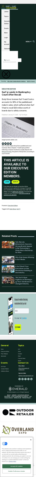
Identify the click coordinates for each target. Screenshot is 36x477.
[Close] (31, 440)
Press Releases (4, 353)
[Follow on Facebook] (25, 379)
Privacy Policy (12, 461)
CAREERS (14, 395)
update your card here (18, 191)
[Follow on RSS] (31, 379)
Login (6, 37)
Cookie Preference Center (16, 471)
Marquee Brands (7, 151)
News (2, 349)
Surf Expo (3, 366)
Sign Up (15, 182)
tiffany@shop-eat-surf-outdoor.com (23, 369)
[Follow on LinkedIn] (19, 379)
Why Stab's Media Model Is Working (16, 81)
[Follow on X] (28, 379)
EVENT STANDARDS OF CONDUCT (19, 396)
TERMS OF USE (17, 397)
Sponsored (3, 356)
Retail (19, 356)
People (19, 360)
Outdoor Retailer (5, 369)
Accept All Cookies (17, 466)
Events (6, 28)
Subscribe (7, 49)
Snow (19, 351)
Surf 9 (18, 209)
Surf (19, 349)
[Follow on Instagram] (22, 379)
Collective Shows (5, 371)
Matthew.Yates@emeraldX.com (25, 375)
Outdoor (20, 353)
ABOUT (9, 395)
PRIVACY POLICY (26, 397)
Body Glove (13, 209)
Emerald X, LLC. (15, 392)
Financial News (21, 358)
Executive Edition (9, 89)
